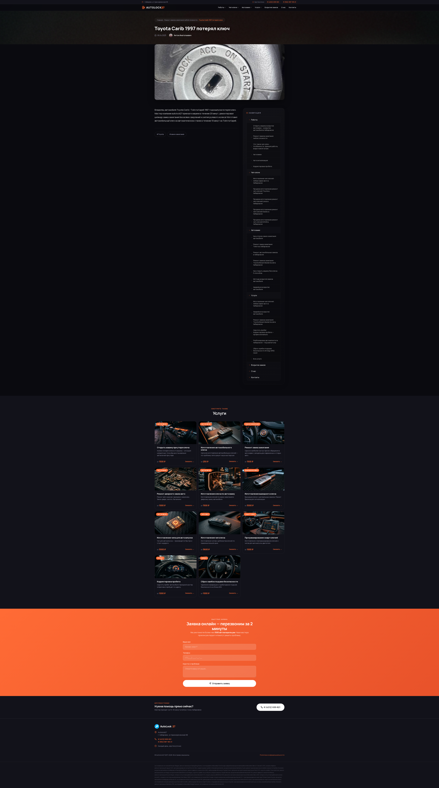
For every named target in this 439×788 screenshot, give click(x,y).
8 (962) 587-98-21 (289, 2)
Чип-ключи (233, 7)
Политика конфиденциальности (272, 755)
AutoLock (167, 726)
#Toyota (160, 134)
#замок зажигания (176, 134)
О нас (283, 7)
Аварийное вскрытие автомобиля (261, 288)
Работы (221, 7)
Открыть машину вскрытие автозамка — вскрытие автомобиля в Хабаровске (263, 128)
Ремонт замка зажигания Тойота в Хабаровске (262, 245)
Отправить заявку (221, 683)
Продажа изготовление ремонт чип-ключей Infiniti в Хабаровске (265, 222)
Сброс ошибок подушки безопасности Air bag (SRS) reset (264, 351)
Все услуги (257, 359)
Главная (160, 20)
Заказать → (189, 461)
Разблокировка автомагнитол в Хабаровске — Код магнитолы (265, 341)
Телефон (186, 653)
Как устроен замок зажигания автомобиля (264, 237)
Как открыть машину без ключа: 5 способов (265, 272)
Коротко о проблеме (191, 664)
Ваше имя (186, 642)
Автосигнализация (260, 160)
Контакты (292, 7)
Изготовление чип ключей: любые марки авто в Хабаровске (263, 180)
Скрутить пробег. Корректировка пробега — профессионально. (263, 332)
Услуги (257, 7)
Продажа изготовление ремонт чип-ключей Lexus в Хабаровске (265, 201)
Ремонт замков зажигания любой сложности (180, 20)
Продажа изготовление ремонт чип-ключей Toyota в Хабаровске (265, 191)
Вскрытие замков (271, 7)
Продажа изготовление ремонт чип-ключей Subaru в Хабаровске (265, 211)
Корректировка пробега (262, 166)
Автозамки (246, 7)
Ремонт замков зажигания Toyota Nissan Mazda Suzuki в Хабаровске (264, 263)
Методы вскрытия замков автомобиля (263, 280)
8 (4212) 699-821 (273, 2)
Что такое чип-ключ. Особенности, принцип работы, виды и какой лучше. (265, 146)
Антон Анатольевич (182, 35)
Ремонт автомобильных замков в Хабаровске (265, 253)
